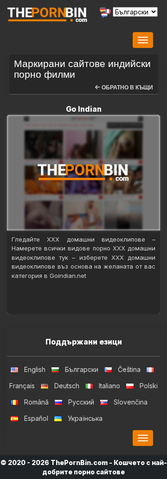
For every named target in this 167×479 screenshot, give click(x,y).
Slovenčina (131, 402)
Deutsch (66, 386)
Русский (81, 402)
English (34, 369)
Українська (85, 418)
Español (36, 418)
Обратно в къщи (126, 87)
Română (36, 402)
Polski (149, 386)
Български (81, 369)
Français (22, 386)
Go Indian (84, 109)
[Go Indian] (83, 172)
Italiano (109, 386)
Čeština (129, 369)
